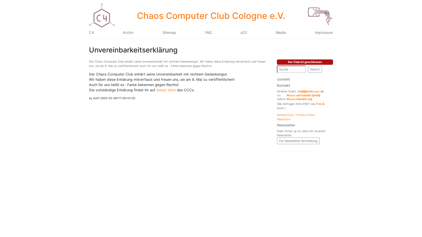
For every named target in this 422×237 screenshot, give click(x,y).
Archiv (128, 32)
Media (281, 32)
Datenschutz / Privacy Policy (296, 115)
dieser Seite (166, 90)
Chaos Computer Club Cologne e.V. (211, 15)
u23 (243, 32)
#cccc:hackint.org (299, 99)
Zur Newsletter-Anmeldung (298, 141)
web (316, 95)
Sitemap (169, 32)
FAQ (208, 32)
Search (315, 69)
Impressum (324, 32)
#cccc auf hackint (299, 95)
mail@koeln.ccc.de (311, 91)
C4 (91, 32)
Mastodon (283, 119)
